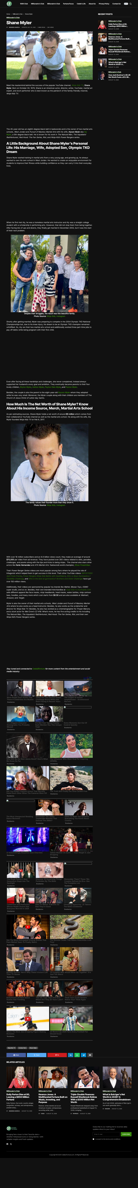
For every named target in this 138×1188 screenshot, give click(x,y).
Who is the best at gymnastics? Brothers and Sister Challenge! (56, 579)
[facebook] (7, 1144)
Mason (107, 1108)
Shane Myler (33, 1048)
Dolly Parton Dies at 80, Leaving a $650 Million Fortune (117, 26)
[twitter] (11, 1144)
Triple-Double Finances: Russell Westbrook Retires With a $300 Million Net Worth (119, 53)
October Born (22, 1048)
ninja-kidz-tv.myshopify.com (78, 590)
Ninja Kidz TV (11, 1048)
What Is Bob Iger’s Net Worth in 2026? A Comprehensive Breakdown (119, 64)
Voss (42, 1113)
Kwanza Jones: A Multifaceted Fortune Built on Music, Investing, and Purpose (118, 40)
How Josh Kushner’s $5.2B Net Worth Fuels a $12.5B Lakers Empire (119, 77)
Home (8, 14)
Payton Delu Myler (53, 387)
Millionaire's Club (17, 14)
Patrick (75, 1113)
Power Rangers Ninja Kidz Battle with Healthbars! (44, 576)
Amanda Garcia (14, 27)
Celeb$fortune (38, 669)
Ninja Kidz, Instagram (56, 316)
